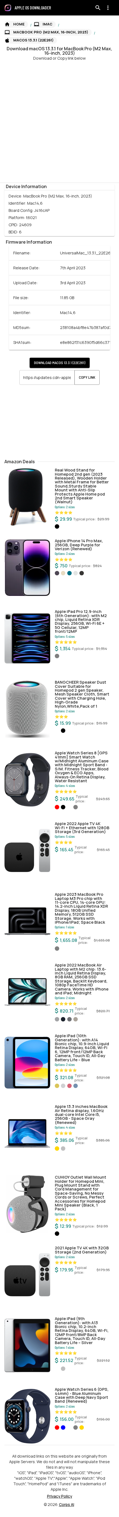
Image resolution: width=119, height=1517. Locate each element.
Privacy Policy (59, 1496)
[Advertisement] (59, 120)
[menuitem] (35, 7)
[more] (108, 7)
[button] (16, 24)
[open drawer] (8, 8)
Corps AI (66, 1504)
